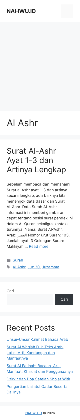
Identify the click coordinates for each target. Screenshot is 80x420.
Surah (18, 260)
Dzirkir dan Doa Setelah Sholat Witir (38, 379)
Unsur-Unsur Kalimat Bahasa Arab (37, 339)
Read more (38, 246)
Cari (10, 291)
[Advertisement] (40, 66)
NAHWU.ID (21, 11)
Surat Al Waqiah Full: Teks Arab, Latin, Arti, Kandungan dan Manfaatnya (35, 352)
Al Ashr (19, 267)
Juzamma (50, 267)
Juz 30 (34, 267)
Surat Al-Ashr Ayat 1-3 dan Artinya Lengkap (36, 160)
